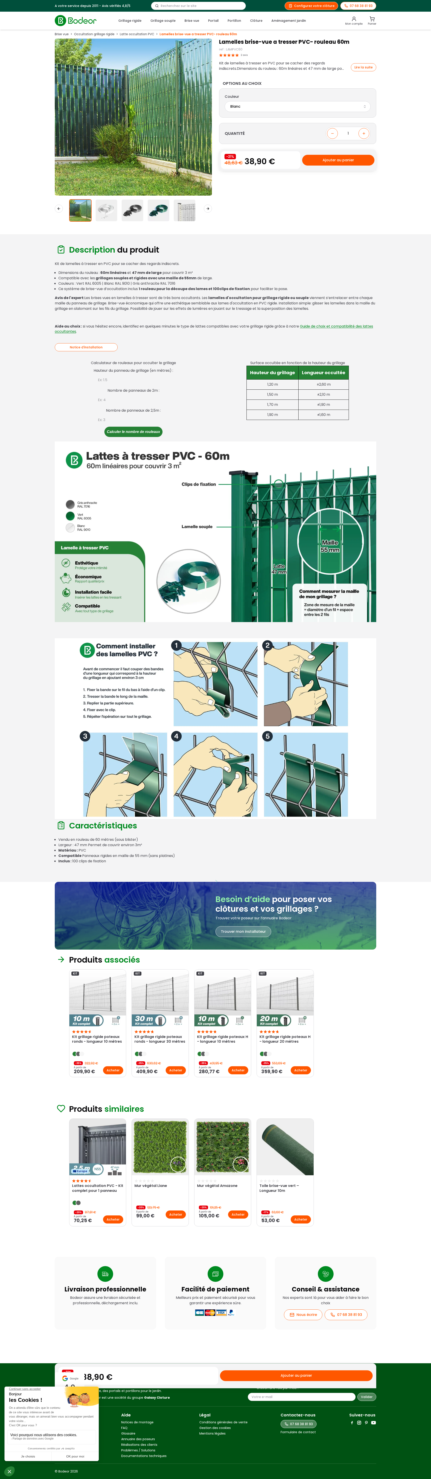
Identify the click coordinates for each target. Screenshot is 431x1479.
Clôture (256, 20)
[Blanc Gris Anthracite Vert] (298, 106)
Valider (367, 1397)
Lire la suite (363, 67)
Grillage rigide (129, 20)
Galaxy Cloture (157, 1397)
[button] (80, 210)
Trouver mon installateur (243, 931)
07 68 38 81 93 (349, 1314)
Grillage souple (163, 20)
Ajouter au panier (338, 160)
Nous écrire (307, 1314)
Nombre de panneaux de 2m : (133, 390)
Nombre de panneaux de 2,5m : (133, 410)
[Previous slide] (60, 1024)
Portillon (234, 20)
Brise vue (192, 20)
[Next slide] (208, 209)
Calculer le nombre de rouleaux (133, 432)
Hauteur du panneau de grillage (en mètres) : (133, 370)
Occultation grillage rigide (94, 34)
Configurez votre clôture (314, 6)
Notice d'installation (86, 347)
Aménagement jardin (288, 20)
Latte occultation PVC (137, 34)
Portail (213, 20)
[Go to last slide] (59, 209)
